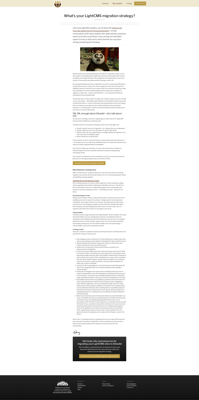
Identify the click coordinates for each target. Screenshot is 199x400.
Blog (79, 389)
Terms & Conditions (108, 386)
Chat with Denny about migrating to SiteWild (89, 163)
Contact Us (130, 387)
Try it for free (140, 3)
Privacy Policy (106, 384)
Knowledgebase (131, 384)
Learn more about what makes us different (62, 391)
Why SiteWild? (117, 3)
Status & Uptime (131, 386)
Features (105, 3)
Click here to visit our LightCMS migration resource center (99, 356)
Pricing (129, 3)
